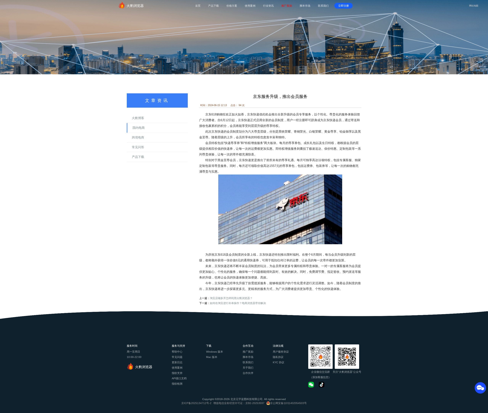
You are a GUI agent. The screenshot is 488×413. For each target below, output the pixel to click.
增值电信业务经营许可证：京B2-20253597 (238, 403)
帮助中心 (177, 351)
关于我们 (248, 367)
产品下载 (213, 5)
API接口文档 (179, 378)
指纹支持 (177, 373)
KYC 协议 (278, 362)
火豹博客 (138, 118)
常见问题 (177, 357)
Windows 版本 (214, 351)
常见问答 (138, 147)
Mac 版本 (211, 357)
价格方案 (231, 5)
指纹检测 (177, 383)
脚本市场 (305, 5)
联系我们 (323, 5)
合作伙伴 (248, 373)
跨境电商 (138, 137)
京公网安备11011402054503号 (288, 403)
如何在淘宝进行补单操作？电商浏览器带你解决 (238, 303)
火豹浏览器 (135, 6)
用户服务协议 (281, 351)
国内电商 (138, 127)
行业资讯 (268, 5)
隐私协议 (278, 357)
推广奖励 (286, 5)
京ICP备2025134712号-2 (196, 403)
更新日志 (177, 362)
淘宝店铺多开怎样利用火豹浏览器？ (231, 298)
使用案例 (250, 5)
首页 (198, 5)
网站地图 (473, 5)
